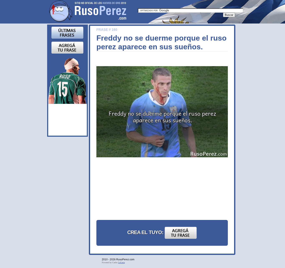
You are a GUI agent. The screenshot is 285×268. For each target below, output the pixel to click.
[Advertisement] (127, 189)
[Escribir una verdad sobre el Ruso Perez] (67, 47)
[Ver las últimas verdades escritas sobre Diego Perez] (67, 32)
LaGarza (121, 262)
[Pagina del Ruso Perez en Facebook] (67, 80)
